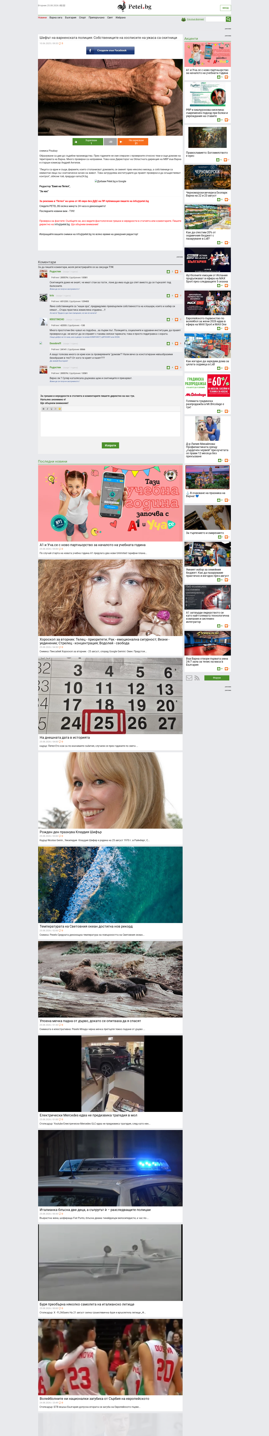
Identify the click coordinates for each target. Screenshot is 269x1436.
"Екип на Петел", (60, 186)
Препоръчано (96, 17)
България (70, 17)
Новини (42, 17)
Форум (217, 677)
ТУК (111, 267)
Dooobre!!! (56, 343)
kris (52, 295)
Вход (226, 8)
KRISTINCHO (57, 319)
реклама (228, 28)
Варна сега (56, 17)
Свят (110, 17)
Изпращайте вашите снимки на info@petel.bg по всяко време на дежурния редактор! (88, 234)
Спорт (82, 17)
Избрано (121, 17)
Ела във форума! (195, 19)
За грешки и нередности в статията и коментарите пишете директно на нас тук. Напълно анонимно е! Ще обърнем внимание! (87, 399)
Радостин (55, 271)
